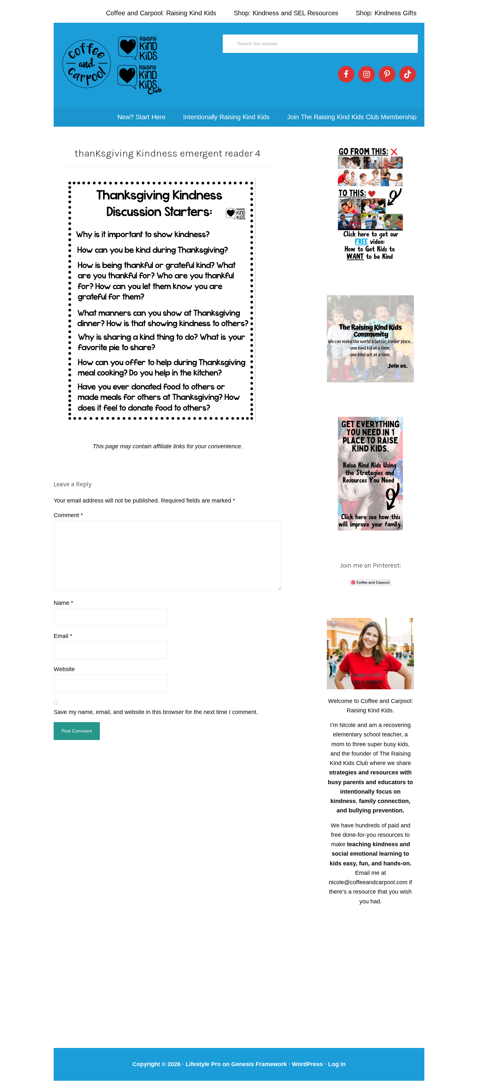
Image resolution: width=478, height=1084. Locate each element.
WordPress (307, 1064)
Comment (68, 515)
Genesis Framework (259, 1064)
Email (63, 636)
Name (63, 603)
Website (64, 669)
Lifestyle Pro (203, 1064)
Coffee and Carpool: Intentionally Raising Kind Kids (112, 65)
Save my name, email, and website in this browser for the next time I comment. (156, 712)
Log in (337, 1064)
